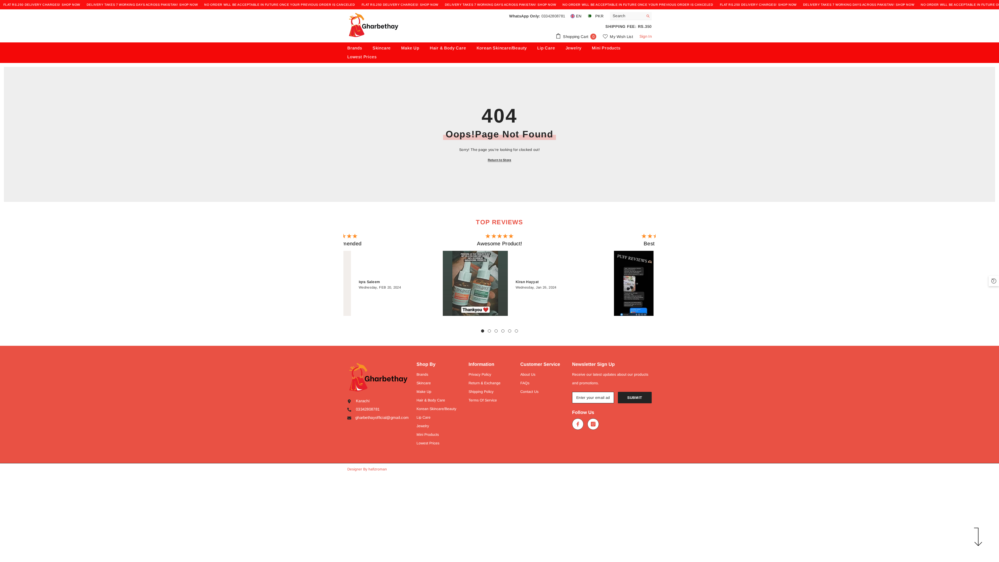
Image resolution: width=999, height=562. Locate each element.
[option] (499, 275)
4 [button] (502, 331)
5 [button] (509, 331)
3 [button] (496, 331)
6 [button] (516, 331)
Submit (634, 397)
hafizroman (377, 469)
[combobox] (627, 16)
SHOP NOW (71, 5)
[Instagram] (593, 424)
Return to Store (499, 160)
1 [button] (482, 331)
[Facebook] (578, 424)
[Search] (631, 16)
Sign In (645, 36)
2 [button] (489, 331)
